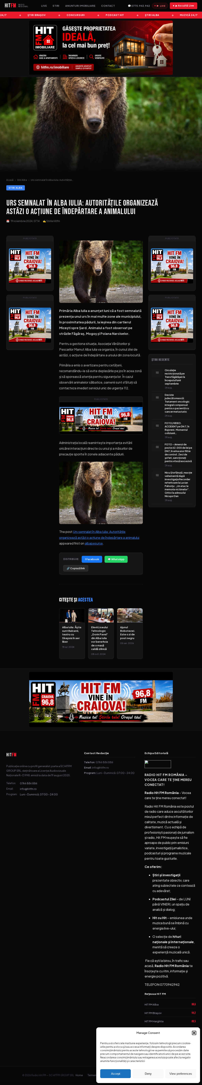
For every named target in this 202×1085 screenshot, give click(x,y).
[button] (194, 1033)
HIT (11, 755)
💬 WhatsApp (116, 559)
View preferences (180, 1073)
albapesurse (94, 543)
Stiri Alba (22, 179)
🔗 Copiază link (76, 568)
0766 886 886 (28, 783)
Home (79, 1075)
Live (44, 5)
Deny (148, 1073)
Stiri (56, 5)
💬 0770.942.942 (139, 5)
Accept (115, 1073)
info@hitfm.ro (28, 788)
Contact (108, 5)
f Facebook (92, 559)
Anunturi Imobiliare (80, 5)
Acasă (9, 179)
